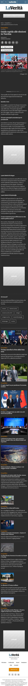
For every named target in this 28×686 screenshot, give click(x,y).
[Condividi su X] (5, 42)
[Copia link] (16, 42)
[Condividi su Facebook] (2, 42)
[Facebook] (9, 674)
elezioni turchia (13, 308)
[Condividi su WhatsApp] (9, 42)
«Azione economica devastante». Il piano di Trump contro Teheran (13, 533)
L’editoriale (11, 662)
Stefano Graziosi (5, 39)
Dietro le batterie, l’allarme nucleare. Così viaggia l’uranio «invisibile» (12, 467)
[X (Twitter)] (12, 674)
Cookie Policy (14, 683)
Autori (17, 662)
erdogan (18, 313)
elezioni (4, 308)
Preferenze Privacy (21, 683)
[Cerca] (6, 2)
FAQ (11, 665)
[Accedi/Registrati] (25, 2)
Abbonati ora (14, 669)
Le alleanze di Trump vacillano (9, 585)
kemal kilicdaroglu (17, 317)
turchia (13, 321)
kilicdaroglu (5, 321)
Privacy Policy (8, 683)
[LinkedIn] (18, 674)
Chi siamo (4, 662)
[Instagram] (15, 674)
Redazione (24, 662)
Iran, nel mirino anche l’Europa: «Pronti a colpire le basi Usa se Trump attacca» (12, 610)
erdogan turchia (6, 317)
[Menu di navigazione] (2, 2)
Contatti (16, 665)
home (2, 23)
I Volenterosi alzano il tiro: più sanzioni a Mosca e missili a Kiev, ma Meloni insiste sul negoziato (13, 440)
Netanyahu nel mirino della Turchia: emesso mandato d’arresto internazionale (13, 475)
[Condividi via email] (13, 42)
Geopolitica (8, 23)
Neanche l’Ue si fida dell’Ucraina (10, 508)
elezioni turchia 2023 (7, 313)
